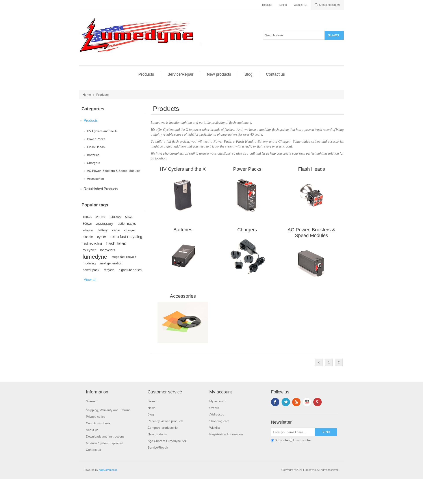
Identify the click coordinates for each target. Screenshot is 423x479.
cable (116, 230)
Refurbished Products (101, 189)
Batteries (93, 155)
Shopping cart (219, 421)
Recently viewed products (165, 421)
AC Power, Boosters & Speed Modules (113, 170)
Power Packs (96, 139)
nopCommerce (108, 470)
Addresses (216, 414)
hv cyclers (107, 250)
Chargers (93, 163)
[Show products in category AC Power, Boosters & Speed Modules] (311, 262)
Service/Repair (180, 74)
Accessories (95, 178)
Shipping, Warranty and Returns (108, 410)
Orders (214, 408)
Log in (283, 4)
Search (153, 401)
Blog (248, 74)
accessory (104, 223)
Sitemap (91, 401)
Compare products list (163, 427)
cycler (101, 237)
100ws (87, 217)
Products (146, 74)
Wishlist (214, 427)
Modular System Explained (104, 443)
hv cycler (89, 250)
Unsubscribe (302, 440)
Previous (319, 362)
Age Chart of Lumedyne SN (167, 441)
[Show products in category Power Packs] (247, 195)
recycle (109, 270)
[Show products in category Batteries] (183, 256)
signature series (130, 270)
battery (103, 230)
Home (87, 94)
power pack (91, 270)
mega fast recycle (123, 256)
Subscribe (282, 440)
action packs (127, 223)
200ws (100, 217)
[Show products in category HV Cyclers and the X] (183, 195)
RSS (296, 402)
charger (129, 230)
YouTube (307, 402)
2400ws (115, 217)
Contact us (275, 74)
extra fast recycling (126, 237)
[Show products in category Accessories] (183, 322)
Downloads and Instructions (105, 436)
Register (267, 4)
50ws (128, 217)
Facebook (275, 402)
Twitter (286, 402)
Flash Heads (96, 147)
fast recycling (92, 243)
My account (217, 401)
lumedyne (95, 257)
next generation (111, 263)
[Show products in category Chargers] (247, 256)
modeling (89, 263)
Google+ (317, 402)
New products (219, 74)
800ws (87, 223)
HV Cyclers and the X (102, 131)
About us (92, 430)
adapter (88, 230)
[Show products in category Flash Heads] (311, 195)
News (151, 408)
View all (90, 279)
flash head (116, 243)
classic (88, 237)
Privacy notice (95, 416)
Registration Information (226, 434)
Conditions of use (98, 423)
